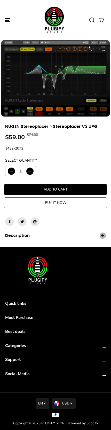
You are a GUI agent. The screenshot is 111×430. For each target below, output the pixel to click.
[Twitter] (22, 221)
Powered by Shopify (82, 423)
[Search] (92, 20)
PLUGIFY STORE (54, 423)
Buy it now (55, 202)
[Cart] (101, 20)
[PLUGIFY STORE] (54, 20)
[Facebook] (9, 221)
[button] (8, 20)
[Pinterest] (34, 221)
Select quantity (21, 160)
